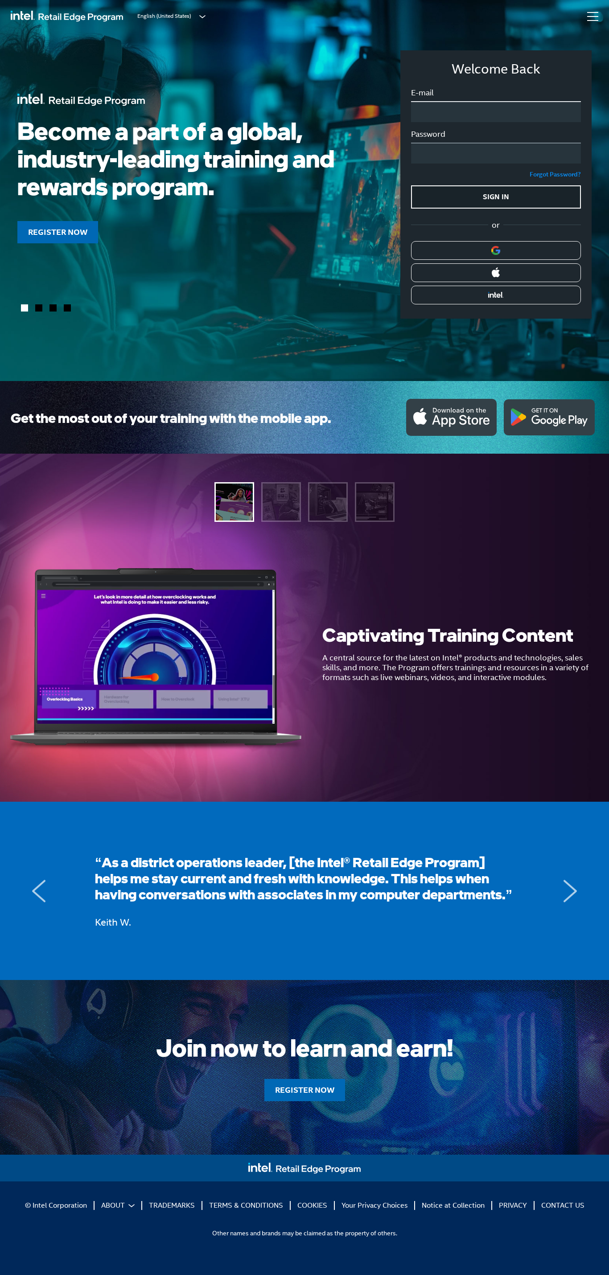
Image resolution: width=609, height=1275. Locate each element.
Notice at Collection (453, 1205)
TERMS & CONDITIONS (246, 1205)
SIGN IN (496, 196)
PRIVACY (513, 1205)
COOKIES (312, 1205)
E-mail (422, 93)
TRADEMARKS (172, 1205)
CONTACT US (562, 1205)
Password (428, 134)
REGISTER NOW (57, 232)
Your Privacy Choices (374, 1205)
